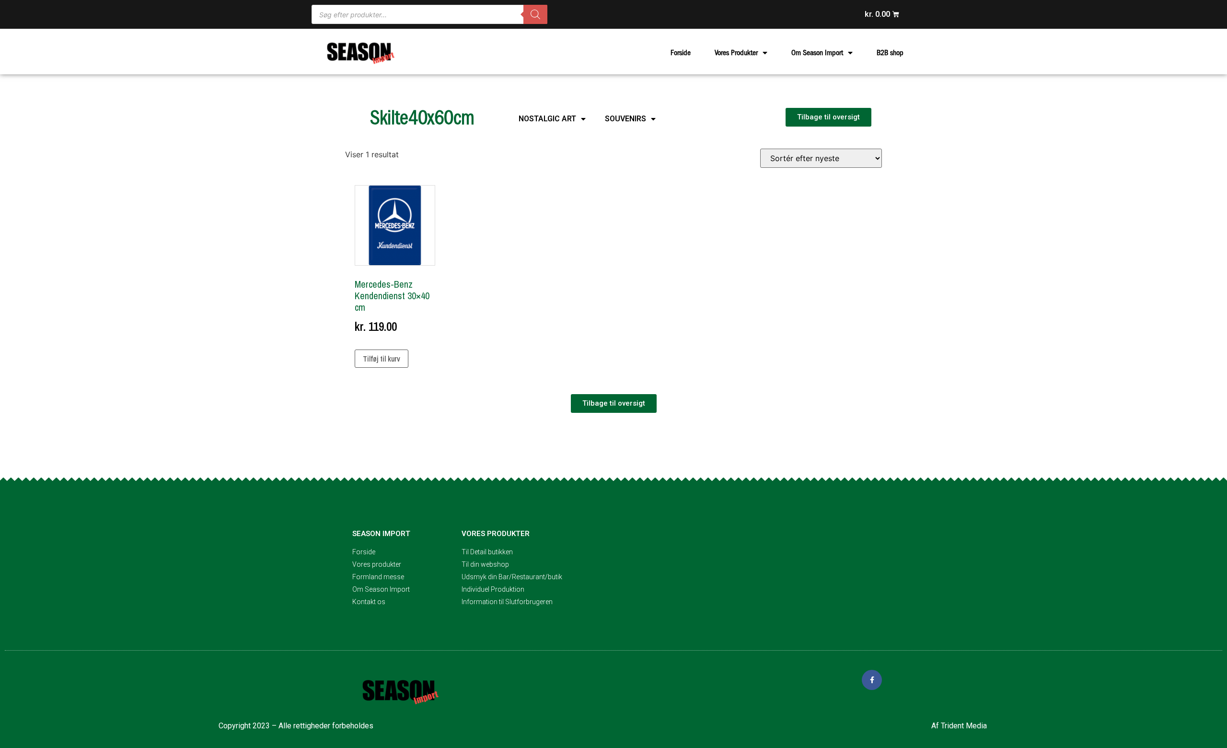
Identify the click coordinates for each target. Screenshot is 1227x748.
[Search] (535, 14)
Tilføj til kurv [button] (381, 358)
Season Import (381, 533)
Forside (681, 52)
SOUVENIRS (625, 118)
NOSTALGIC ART (547, 118)
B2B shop (890, 52)
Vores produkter (496, 533)
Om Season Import (817, 52)
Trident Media (964, 725)
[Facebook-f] (872, 680)
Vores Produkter (736, 52)
